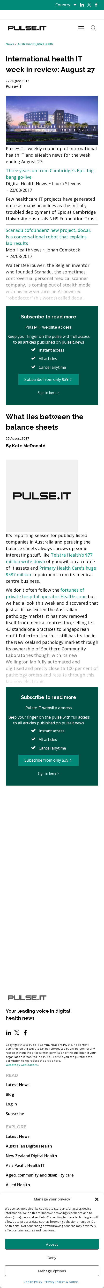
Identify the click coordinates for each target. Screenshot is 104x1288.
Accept (52, 1244)
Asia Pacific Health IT (25, 1165)
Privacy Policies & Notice (61, 1282)
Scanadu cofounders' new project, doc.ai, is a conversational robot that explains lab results (48, 236)
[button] (96, 1199)
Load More (52, 800)
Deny (52, 1257)
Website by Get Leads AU (22, 1065)
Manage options (52, 1270)
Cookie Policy (33, 1282)
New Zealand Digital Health (31, 1155)
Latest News (18, 1084)
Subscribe (15, 1113)
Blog (10, 1094)
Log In (11, 1104)
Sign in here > (48, 392)
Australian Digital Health (35, 44)
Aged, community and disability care (40, 1175)
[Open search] (93, 28)
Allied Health (18, 1184)
